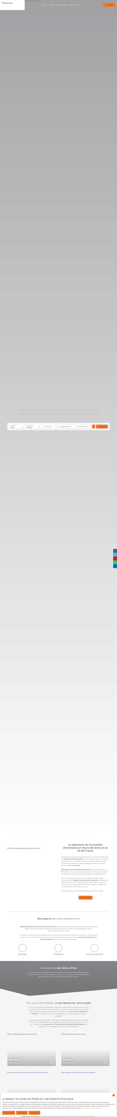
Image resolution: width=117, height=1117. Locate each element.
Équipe (70, 5)
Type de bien (30, 425)
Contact (77, 5)
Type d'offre (13, 425)
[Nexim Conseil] (12, 5)
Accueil (44, 5)
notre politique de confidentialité (91, 1108)
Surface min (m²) (82, 426)
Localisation (48, 426)
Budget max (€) (65, 426)
